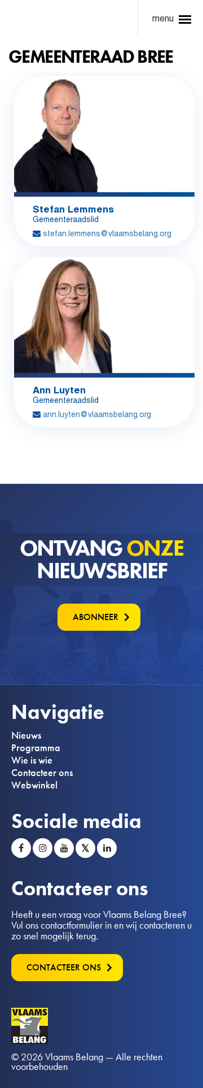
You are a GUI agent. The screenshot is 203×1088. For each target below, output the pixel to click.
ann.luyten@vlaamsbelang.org (97, 414)
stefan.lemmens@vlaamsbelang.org (107, 233)
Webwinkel (34, 785)
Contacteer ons (42, 772)
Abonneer (95, 617)
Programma (35, 748)
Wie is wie (31, 760)
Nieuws (26, 735)
